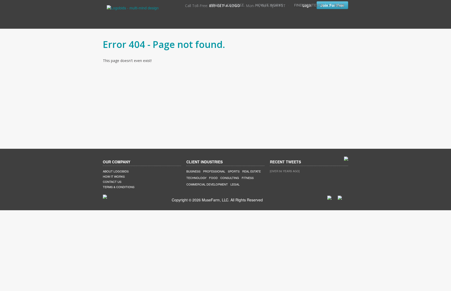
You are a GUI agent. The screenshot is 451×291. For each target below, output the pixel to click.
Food (213, 178)
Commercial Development (207, 184)
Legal (235, 184)
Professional (214, 171)
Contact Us (112, 181)
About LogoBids (116, 171)
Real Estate (251, 171)
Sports (234, 171)
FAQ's (339, 5)
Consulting (229, 178)
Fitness (248, 178)
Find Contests (308, 5)
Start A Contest (227, 5)
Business (193, 171)
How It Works (269, 5)
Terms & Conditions (118, 187)
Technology (196, 178)
